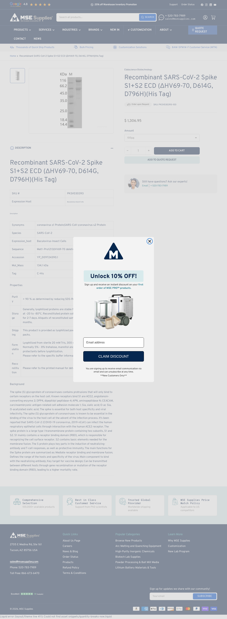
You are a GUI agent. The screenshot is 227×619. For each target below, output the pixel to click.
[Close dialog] (150, 241)
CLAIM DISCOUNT (113, 356)
